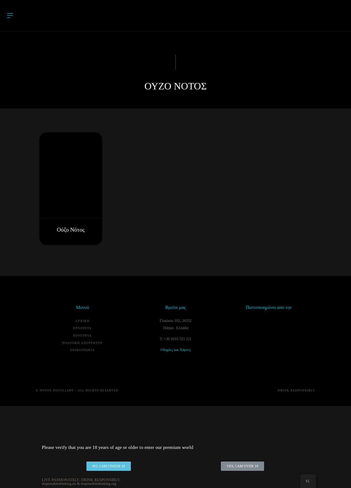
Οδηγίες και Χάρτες (175, 350)
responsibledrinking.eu (59, 484)
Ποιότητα (82, 335)
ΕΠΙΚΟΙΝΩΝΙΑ (82, 350)
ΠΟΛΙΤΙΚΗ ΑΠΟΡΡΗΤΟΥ (82, 343)
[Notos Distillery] (175, 15)
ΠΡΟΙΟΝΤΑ (82, 328)
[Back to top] (340, 477)
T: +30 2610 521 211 (175, 339)
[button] (108, 466)
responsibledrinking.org (98, 484)
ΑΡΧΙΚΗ (82, 321)
